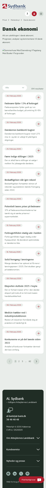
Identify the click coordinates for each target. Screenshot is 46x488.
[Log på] (34, 13)
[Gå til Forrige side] (10, 361)
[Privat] (14, 6)
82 (30, 361)
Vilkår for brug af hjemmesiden (18, 482)
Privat (4, 20)
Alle (7, 87)
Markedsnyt (15, 20)
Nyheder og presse (15, 461)
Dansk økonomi (29, 20)
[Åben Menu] (41, 13)
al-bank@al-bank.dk (16, 416)
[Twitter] (21, 474)
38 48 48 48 (12, 419)
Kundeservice (13, 449)
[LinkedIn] (15, 474)
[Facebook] (8, 474)
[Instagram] (27, 474)
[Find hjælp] (27, 13)
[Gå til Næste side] (36, 361)
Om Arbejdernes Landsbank (20, 438)
